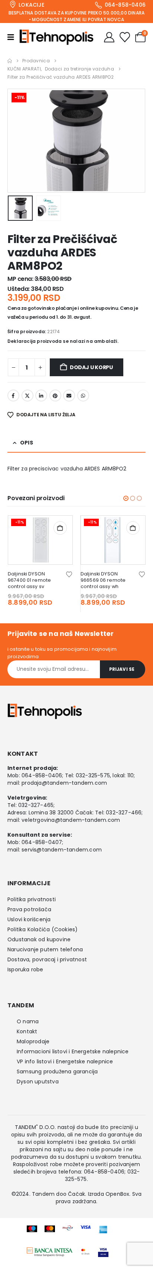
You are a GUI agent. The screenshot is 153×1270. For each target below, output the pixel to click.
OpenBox (117, 1194)
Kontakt (27, 1031)
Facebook (13, 395)
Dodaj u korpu (91, 367)
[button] (16, 140)
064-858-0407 (42, 842)
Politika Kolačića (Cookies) (42, 929)
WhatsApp (83, 395)
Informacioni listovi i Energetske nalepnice (73, 1051)
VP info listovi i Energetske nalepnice (65, 1061)
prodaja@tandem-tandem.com (64, 783)
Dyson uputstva (38, 1081)
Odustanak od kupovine (39, 939)
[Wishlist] (125, 37)
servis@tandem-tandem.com (62, 849)
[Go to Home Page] (9, 61)
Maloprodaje (33, 1041)
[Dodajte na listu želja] (69, 574)
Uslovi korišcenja (29, 919)
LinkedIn (41, 395)
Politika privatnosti (31, 899)
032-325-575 (93, 775)
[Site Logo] (56, 37)
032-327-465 (35, 805)
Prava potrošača (29, 909)
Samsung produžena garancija (57, 1071)
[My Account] (109, 37)
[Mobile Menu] (13, 37)
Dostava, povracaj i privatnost (47, 959)
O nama (28, 1021)
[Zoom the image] (50, 1251)
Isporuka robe (25, 969)
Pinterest (55, 395)
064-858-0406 (42, 775)
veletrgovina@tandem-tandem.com (71, 820)
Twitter (27, 395)
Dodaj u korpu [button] (60, 528)
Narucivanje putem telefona (45, 949)
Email (69, 395)
